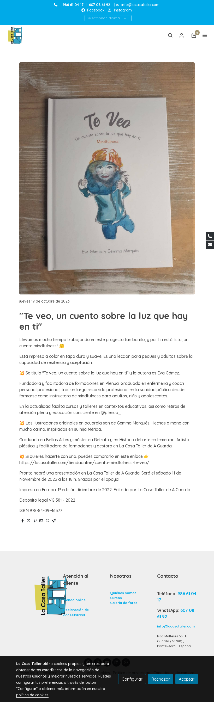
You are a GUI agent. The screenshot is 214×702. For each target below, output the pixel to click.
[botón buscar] (170, 35)
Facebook (95, 10)
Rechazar (160, 679)
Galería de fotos (124, 603)
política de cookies (32, 695)
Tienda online (74, 600)
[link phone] (210, 236)
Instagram (123, 10)
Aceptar (186, 679)
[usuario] (181, 35)
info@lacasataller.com (140, 4)
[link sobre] (36, 595)
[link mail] (210, 245)
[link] (15, 35)
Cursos (116, 598)
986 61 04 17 (73, 4)
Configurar (132, 679)
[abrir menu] (204, 35)
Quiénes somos (123, 593)
